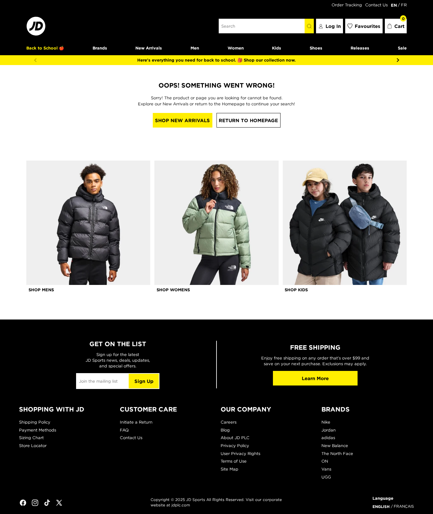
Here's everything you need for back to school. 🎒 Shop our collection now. (216, 60)
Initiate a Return (136, 422)
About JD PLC (235, 437)
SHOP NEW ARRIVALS (182, 120)
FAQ (124, 430)
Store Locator (33, 445)
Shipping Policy (34, 422)
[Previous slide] (35, 60)
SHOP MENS (41, 290)
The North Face (337, 453)
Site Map (229, 469)
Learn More (315, 378)
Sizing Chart (31, 437)
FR (404, 5)
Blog (225, 430)
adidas (328, 437)
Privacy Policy (235, 445)
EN (394, 5)
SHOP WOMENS (173, 290)
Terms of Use (234, 461)
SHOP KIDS (296, 290)
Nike (325, 422)
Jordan (328, 430)
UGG (326, 477)
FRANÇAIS (404, 506)
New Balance (334, 445)
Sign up (143, 381)
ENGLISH (381, 506)
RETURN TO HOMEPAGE (248, 120)
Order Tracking (347, 5)
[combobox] (262, 26)
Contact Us (376, 5)
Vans (326, 469)
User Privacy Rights (240, 453)
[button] (396, 26)
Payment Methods (37, 430)
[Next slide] (398, 60)
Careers (228, 422)
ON (324, 461)
